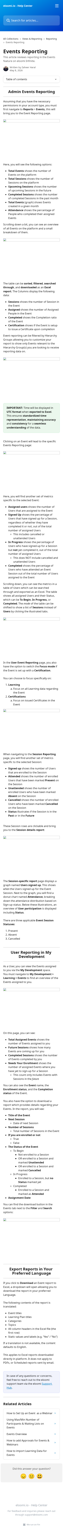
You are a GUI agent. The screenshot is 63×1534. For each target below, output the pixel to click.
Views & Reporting (32, 38)
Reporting (51, 38)
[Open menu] (57, 6)
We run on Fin (33, 1524)
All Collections (10, 38)
